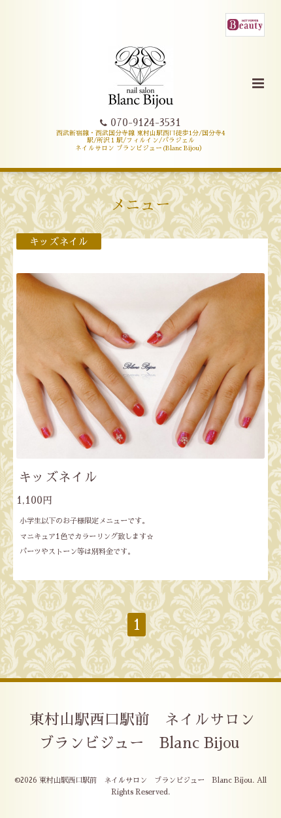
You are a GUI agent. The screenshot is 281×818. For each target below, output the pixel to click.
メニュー (140, 204)
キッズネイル (58, 477)
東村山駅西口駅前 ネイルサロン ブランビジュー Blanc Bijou (149, 731)
